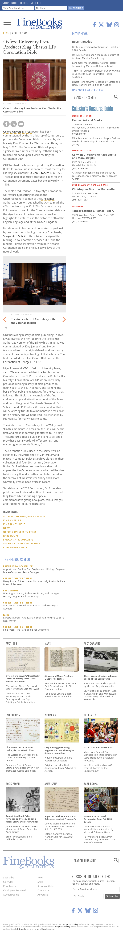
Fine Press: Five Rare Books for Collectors (26, 629)
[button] (63, 317)
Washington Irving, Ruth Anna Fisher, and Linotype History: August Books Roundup (31, 595)
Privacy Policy (23, 929)
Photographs (92, 643)
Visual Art (51, 715)
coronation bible (15, 547)
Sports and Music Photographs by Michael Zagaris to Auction (100, 685)
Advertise (42, 894)
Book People (13, 784)
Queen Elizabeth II (40, 173)
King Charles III (13, 520)
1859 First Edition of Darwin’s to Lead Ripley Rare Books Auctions (96, 73)
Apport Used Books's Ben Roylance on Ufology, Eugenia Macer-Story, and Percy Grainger (34, 571)
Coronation (26, 139)
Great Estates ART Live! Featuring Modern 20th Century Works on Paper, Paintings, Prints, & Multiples (21, 698)
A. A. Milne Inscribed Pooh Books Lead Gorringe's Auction (30, 607)
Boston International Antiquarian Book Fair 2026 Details (95, 48)
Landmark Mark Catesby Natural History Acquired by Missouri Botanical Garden (94, 64)
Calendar (8, 881)
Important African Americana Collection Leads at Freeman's (60, 818)
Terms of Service (41, 929)
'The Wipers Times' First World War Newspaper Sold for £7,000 (23, 688)
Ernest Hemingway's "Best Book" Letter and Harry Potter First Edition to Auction (96, 83)
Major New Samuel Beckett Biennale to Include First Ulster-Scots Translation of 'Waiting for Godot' (101, 756)
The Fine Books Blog (16, 559)
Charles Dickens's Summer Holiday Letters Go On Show (20, 749)
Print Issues (9, 886)
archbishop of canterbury (21, 543)
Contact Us (43, 890)
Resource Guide (46, 886)
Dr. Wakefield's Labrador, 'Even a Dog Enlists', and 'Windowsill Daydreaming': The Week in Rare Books (100, 695)
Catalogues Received (14, 890)
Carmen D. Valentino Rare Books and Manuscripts (94, 156)
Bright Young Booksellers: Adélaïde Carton (19, 838)
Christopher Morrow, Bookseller (94, 189)
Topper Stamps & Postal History (93, 211)
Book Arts (90, 715)
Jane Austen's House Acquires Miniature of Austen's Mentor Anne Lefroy (95, 56)
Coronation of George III (17, 362)
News (6, 33)
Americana (51, 784)
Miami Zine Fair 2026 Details (98, 747)
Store (40, 881)
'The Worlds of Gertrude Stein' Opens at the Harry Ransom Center (22, 757)
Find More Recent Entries (87, 89)
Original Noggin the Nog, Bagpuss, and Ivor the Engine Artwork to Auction (59, 750)
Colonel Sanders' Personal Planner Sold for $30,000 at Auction (59, 836)
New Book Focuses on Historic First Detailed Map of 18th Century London (60, 686)
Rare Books (11, 535)
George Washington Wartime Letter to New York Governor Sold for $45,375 (60, 826)
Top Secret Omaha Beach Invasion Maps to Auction (58, 695)
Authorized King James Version (24, 516)
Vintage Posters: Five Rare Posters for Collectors (58, 759)
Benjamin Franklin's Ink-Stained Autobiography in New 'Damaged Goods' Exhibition (22, 768)
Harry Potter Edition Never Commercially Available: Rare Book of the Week (34, 583)
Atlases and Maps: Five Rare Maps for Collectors (59, 677)
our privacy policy (70, 924)
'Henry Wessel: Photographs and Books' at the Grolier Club (100, 677)
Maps (48, 643)
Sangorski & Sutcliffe (15, 236)
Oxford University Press (17, 131)
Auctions (11, 643)
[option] (34, 293)
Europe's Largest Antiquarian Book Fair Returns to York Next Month (33, 619)
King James (47, 198)
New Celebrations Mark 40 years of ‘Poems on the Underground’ (98, 768)
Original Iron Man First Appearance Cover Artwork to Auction (60, 768)
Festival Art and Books (87, 120)
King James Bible (14, 524)
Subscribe (8, 877)
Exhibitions (13, 715)
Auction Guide (11, 894)
